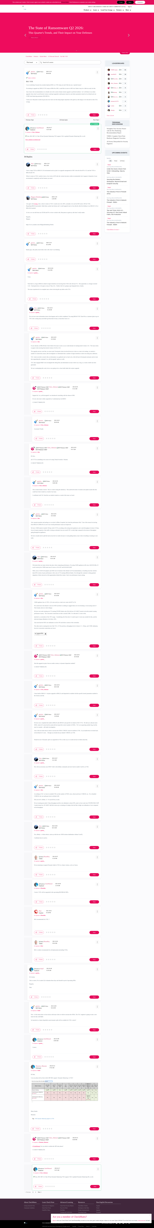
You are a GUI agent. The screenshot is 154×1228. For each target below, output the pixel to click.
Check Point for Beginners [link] (48, 1205)
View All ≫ (110, 115)
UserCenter (94, 1226)
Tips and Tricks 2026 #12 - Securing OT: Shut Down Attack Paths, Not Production (117, 212)
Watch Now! (34, 37)
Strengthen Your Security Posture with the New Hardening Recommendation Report (116, 130)
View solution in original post (32, 139)
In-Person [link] (122, 160)
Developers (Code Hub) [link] (83, 1208)
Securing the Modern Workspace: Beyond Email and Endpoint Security (116, 181)
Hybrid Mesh (43, 56)
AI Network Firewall (53, 56)
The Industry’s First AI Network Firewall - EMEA (116, 201)
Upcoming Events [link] (82, 1212)
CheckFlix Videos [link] (46, 1210)
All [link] (110, 160)
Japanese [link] (98, 1210)
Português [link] (98, 1212)
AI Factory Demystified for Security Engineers (117, 142)
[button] (121, 2)
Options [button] (99, 56)
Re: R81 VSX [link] (64, 56)
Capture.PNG (39, 633)
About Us (88, 1226)
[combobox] (70, 62)
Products (86, 10)
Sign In (130, 6)
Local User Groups (107, 10)
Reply (94, 115)
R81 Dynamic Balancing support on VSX (44, 1118)
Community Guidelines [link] (29, 1208)
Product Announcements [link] (83, 1210)
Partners (119, 10)
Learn (95, 10)
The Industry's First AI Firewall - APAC (117, 193)
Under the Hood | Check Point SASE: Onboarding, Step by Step (116, 171)
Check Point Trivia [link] (46, 1208)
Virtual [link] (115, 160)
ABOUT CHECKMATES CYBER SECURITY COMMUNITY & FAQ (107, 6)
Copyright (74, 1226)
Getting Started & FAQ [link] (29, 1205)
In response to (32, 132)
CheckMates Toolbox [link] (83, 1205)
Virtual (109, 164)
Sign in (54, 1220)
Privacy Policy (65, 2)
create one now (141, 1220)
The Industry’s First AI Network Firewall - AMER (116, 223)
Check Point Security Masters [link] (67, 1205)
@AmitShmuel (36, 1146)
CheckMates (29, 56)
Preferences (140, 2)
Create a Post (125, 52)
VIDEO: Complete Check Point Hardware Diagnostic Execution (116, 137)
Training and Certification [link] (66, 1212)
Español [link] (98, 1205)
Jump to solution (32, 78)
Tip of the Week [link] (64, 1208)
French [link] (97, 1208)
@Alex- (36, 204)
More (127, 10)
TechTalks (62, 1210)
